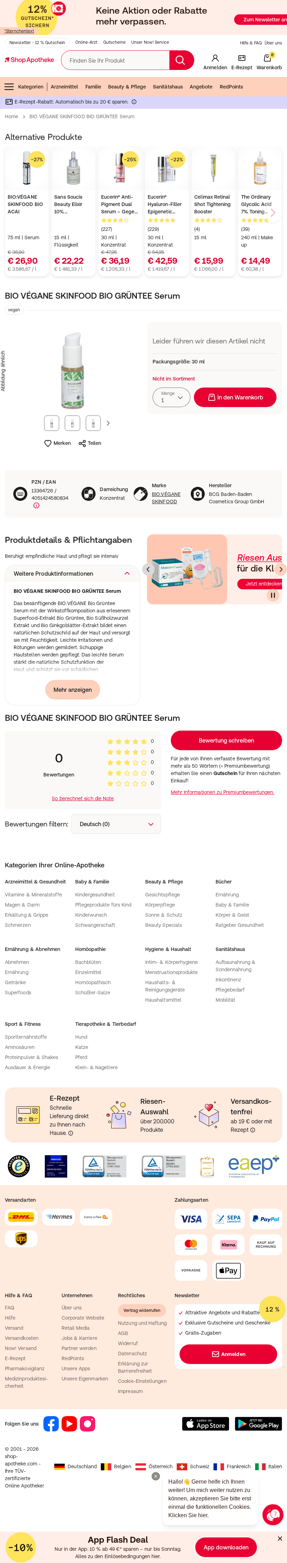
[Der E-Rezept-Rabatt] (134, 103)
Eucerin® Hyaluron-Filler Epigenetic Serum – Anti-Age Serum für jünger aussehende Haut (165, 204)
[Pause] (273, 595)
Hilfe (10, 1318)
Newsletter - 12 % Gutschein (37, 42)
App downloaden (226, 1547)
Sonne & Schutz (163, 915)
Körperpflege (160, 905)
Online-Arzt (86, 42)
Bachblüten (88, 962)
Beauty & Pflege (127, 87)
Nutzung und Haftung (142, 1323)
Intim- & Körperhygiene (171, 962)
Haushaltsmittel (163, 1000)
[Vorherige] (148, 569)
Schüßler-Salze (93, 992)
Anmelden (233, 1354)
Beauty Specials (163, 925)
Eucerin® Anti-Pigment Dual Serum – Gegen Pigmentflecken (119, 204)
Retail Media (76, 1328)
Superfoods (18, 992)
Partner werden (79, 1348)
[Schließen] (280, 1538)
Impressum (130, 1391)
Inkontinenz (228, 979)
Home (11, 116)
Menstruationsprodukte (171, 972)
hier (156, 1556)
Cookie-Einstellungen (142, 1381)
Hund (81, 1037)
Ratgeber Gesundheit (240, 925)
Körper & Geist (233, 915)
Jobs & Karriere (79, 1338)
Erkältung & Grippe (26, 915)
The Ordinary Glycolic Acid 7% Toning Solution (256, 204)
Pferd (81, 1057)
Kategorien (30, 87)
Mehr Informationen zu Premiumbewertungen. (222, 792)
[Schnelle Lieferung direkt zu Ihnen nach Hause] (71, 1133)
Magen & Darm (22, 905)
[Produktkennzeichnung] (35, 505)
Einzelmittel (88, 972)
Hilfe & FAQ (251, 43)
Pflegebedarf (230, 990)
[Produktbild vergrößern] (72, 371)
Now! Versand (20, 1348)
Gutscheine (114, 42)
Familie (93, 87)
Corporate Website (83, 1318)
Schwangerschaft (95, 925)
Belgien (122, 1466)
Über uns (273, 43)
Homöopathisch (93, 982)
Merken (62, 443)
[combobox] (171, 397)
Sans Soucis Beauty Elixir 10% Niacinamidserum (73, 204)
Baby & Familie (233, 905)
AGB (123, 1333)
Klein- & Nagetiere (96, 1067)
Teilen (94, 443)
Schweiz (199, 1466)
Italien (275, 1466)
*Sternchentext (19, 31)
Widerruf (128, 1343)
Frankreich (239, 1466)
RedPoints (231, 87)
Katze (81, 1047)
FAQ (9, 1307)
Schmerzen (18, 925)
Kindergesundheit (95, 894)
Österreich (161, 1466)
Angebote (201, 87)
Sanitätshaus (168, 87)
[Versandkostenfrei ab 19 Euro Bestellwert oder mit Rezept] (252, 1130)
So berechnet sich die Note (83, 798)
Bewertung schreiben (226, 740)
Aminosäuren (20, 1047)
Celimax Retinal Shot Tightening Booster (212, 204)
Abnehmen (17, 962)
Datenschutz (132, 1353)
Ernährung (227, 894)
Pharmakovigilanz (24, 1368)
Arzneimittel (64, 87)
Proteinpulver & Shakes (31, 1057)
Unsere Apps (76, 1368)
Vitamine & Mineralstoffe (33, 894)
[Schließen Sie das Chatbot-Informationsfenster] (156, 1476)
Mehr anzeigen (73, 690)
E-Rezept (15, 1358)
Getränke (15, 982)
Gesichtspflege (162, 894)
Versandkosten (21, 1338)
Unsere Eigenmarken (85, 1378)
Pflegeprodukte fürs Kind (103, 905)
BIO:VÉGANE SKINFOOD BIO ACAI (25, 204)
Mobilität (226, 1000)
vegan (14, 309)
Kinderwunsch (91, 915)
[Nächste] (280, 569)
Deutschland (82, 1466)
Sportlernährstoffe (26, 1037)
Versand (14, 1328)
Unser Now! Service (150, 42)
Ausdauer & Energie (27, 1067)
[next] (272, 212)
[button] (72, 573)
